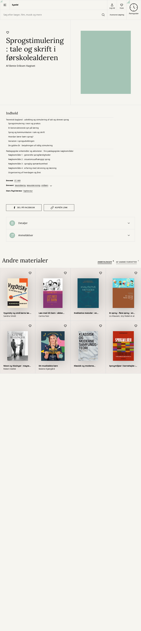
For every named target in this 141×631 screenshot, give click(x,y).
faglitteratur (28, 191)
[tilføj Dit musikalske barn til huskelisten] (65, 326)
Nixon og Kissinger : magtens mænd (17, 366)
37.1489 (17, 180)
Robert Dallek (9, 369)
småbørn (44, 185)
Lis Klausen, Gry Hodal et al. (122, 316)
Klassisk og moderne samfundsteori (84, 366)
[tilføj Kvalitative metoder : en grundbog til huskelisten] (100, 273)
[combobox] (53, 15)
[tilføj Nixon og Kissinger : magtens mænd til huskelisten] (30, 326)
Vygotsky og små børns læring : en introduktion (16, 313)
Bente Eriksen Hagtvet (22, 66)
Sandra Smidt (9, 316)
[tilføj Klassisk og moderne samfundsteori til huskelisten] (100, 326)
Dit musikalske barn (48, 365)
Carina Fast (44, 316)
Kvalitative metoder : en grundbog (85, 313)
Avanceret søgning (117, 15)
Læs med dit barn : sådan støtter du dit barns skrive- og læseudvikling (51, 313)
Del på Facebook (26, 207)
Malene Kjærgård (47, 369)
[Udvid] (51, 185)
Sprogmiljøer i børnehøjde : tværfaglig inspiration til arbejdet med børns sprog (122, 366)
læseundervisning (33, 185)
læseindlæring (20, 185)
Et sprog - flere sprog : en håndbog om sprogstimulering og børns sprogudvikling (123, 313)
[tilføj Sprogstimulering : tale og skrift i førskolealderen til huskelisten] (7, 32)
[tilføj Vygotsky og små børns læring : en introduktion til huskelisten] (30, 273)
